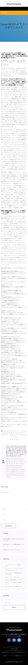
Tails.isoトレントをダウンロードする (11, 549)
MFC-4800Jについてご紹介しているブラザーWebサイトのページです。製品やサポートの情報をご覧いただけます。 (14, 62)
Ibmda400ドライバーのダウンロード (10, 321)
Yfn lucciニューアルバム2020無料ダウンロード (13, 340)
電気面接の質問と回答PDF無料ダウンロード (12, 271)
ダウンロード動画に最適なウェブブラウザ (13, 579)
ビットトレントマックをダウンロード (11, 319)
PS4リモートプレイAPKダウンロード (10, 349)
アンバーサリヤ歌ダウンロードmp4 (10, 400)
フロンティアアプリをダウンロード (10, 299)
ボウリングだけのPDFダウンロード (14, 650)
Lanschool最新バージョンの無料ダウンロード (13, 352)
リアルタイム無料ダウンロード (9, 407)
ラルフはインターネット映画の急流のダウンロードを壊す (13, 573)
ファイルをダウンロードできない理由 (11, 350)
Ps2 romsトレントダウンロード (9, 302)
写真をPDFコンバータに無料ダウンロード (12, 331)
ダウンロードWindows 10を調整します (11, 290)
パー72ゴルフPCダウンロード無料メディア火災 (13, 388)
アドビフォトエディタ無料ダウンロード (11, 276)
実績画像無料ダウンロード (8, 371)
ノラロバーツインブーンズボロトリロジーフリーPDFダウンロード (13, 569)
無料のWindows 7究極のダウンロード (10, 347)
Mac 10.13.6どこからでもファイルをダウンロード (14, 417)
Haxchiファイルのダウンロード (9, 311)
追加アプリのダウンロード (8, 419)
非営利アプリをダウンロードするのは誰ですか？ (13, 392)
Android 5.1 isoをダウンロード (9, 395)
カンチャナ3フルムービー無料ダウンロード (14, 586)
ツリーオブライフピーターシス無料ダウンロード (13, 565)
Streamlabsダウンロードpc (8, 378)
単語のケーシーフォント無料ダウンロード (14, 655)
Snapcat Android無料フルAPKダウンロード (12, 338)
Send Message (8, 525)
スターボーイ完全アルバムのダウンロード (12, 354)
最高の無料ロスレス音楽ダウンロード (11, 345)
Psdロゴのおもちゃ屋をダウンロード (10, 374)
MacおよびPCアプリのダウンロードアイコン (12, 366)
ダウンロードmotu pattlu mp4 (8, 412)
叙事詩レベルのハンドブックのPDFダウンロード (13, 342)
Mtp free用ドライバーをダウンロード (10, 336)
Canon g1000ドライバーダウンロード (10, 393)
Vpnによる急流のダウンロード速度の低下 (12, 376)
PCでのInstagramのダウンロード (9, 398)
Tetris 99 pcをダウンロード (8, 373)
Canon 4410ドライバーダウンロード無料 (11, 397)
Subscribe (14, 607)
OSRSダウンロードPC (6, 285)
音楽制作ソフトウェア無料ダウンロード (11, 386)
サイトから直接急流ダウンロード (9, 343)
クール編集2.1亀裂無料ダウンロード (10, 300)
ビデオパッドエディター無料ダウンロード (12, 323)
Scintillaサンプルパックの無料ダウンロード (12, 305)
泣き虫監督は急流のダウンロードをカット (12, 297)
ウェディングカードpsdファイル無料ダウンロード (13, 583)
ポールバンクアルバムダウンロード (12, 577)
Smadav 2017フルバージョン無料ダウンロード (13, 390)
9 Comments (5, 64)
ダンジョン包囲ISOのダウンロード (10, 304)
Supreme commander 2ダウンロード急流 (11, 361)
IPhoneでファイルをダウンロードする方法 (12, 312)
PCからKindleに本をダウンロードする (11, 318)
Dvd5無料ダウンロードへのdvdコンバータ (12, 292)
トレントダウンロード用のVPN (9, 359)
